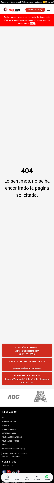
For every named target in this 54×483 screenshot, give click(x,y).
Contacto (6, 425)
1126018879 (28, 354)
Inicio (4, 417)
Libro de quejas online (11, 457)
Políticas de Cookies (10, 441)
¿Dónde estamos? (9, 429)
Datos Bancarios (9, 433)
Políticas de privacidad (12, 437)
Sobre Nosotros (9, 421)
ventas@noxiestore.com (27, 351)
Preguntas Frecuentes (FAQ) (13, 449)
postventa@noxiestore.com (27, 368)
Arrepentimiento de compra (14, 453)
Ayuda (4, 445)
